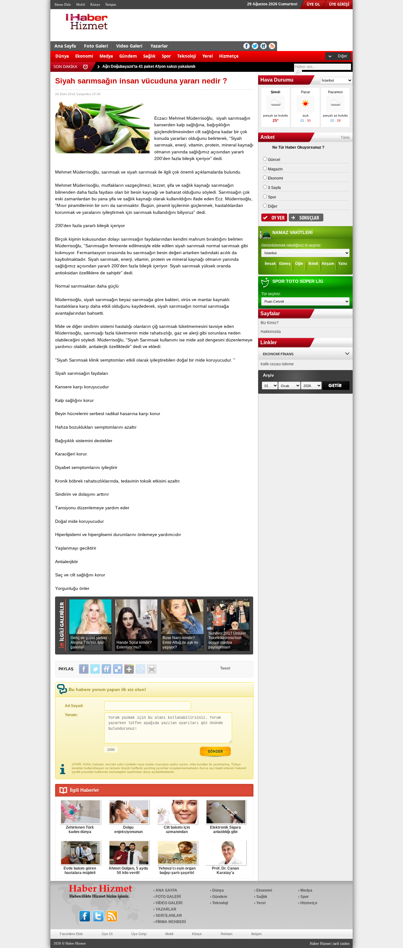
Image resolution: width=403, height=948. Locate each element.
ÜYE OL (313, 4)
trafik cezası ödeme (277, 364)
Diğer (342, 56)
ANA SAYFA (166, 890)
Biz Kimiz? (270, 323)
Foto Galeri (96, 46)
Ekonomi (84, 56)
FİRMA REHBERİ (171, 922)
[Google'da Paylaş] (129, 669)
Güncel (274, 159)
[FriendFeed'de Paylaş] (106, 669)
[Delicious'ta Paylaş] (117, 669)
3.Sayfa (274, 188)
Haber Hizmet (320, 943)
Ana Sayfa (65, 46)
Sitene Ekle (62, 4)
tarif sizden (341, 943)
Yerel (207, 56)
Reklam (226, 934)
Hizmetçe (229, 56)
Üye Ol (107, 934)
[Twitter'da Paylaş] (95, 669)
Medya (106, 56)
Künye (95, 4)
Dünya (62, 56)
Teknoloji (186, 56)
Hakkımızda (271, 331)
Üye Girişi (138, 934)
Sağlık (149, 56)
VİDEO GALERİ (169, 903)
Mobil (80, 4)
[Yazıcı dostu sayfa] (151, 669)
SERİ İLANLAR (169, 915)
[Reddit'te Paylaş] (140, 669)
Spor (166, 56)
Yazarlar (159, 46)
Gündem (128, 56)
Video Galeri (129, 46)
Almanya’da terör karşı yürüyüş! (131, 66)
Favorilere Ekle (71, 934)
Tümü (345, 137)
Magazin (275, 169)
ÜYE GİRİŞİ (339, 4)
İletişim (110, 4)
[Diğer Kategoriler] (245, 53)
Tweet (225, 668)
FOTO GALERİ (168, 896)
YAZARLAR (166, 909)
